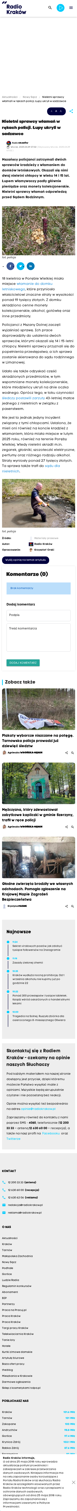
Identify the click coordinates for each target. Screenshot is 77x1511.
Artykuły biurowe (13, 1358)
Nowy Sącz (30, 97)
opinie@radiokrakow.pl (38, 1109)
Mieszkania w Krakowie (17, 1376)
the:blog (7, 1370)
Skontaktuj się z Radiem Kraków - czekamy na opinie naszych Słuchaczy (38, 1058)
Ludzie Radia (10, 1280)
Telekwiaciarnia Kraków (18, 1334)
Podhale (7, 1268)
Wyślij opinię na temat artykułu (25, 560)
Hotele (6, 1346)
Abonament (10, 1292)
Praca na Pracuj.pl (14, 1310)
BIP (4, 1298)
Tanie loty (8, 1340)
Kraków (7, 1244)
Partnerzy (8, 1304)
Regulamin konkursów (16, 1286)
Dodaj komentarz (23, 662)
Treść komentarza (23, 628)
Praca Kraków (11, 1316)
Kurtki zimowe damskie (17, 1352)
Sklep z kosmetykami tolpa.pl (21, 1388)
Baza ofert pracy (13, 1364)
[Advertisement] (38, 56)
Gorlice (7, 1274)
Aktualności (10, 97)
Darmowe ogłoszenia (16, 1382)
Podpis (14, 615)
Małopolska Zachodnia (17, 1256)
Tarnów (7, 1250)
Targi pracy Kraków (15, 1328)
